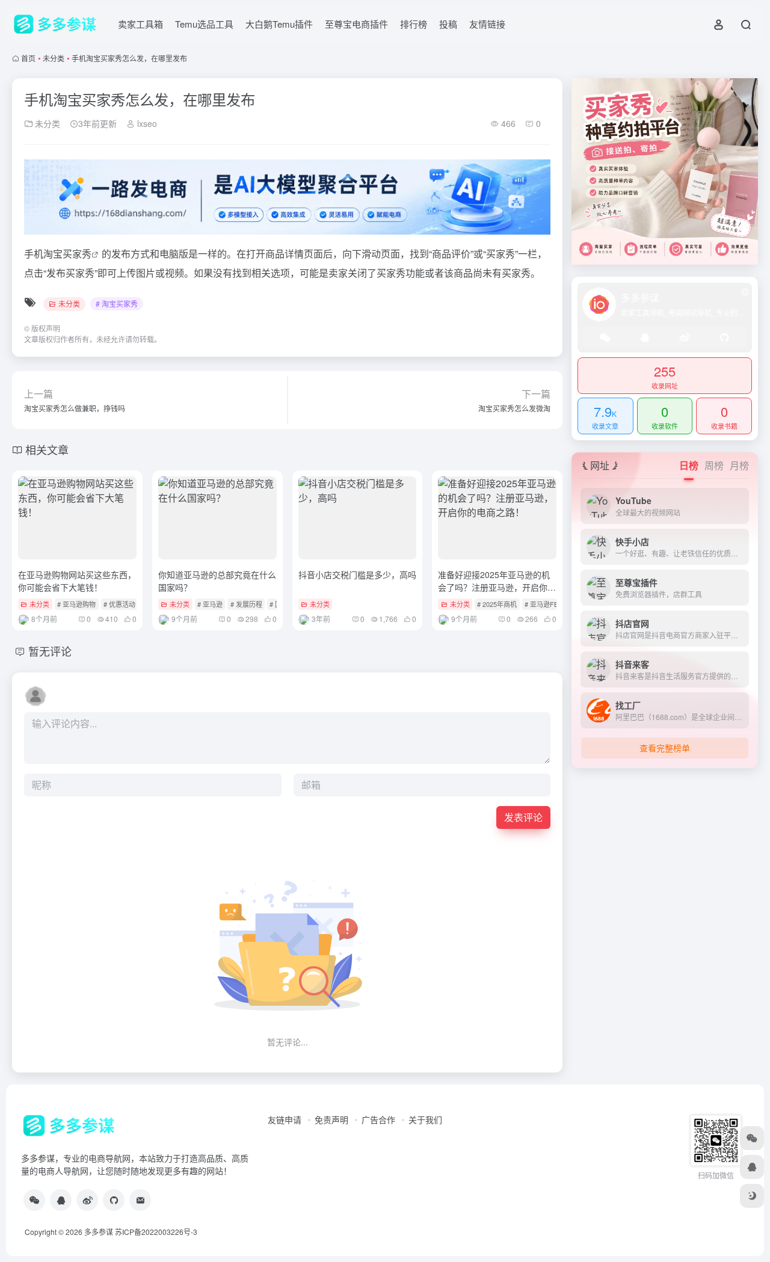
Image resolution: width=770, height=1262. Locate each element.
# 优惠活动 (119, 604)
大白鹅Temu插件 (279, 23)
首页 (28, 58)
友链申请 (284, 1119)
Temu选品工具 (204, 23)
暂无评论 (50, 651)
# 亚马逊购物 (76, 604)
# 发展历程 (246, 604)
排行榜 (413, 23)
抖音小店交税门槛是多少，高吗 (357, 574)
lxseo (146, 123)
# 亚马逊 (210, 604)
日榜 (688, 465)
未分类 (53, 58)
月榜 (739, 465)
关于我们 (425, 1119)
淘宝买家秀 (67, 253)
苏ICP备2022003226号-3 (156, 1232)
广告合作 (378, 1119)
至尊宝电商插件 (356, 23)
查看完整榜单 (664, 748)
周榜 (714, 465)
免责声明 (331, 1119)
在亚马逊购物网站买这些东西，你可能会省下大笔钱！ (77, 580)
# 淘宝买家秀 (117, 303)
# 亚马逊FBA (543, 604)
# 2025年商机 (497, 604)
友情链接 (487, 23)
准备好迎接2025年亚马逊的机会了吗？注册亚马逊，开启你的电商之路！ (497, 587)
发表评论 (523, 817)
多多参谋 (98, 1232)
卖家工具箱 (140, 23)
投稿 (448, 23)
